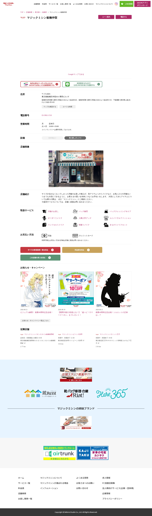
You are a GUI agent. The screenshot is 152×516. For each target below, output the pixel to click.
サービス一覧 (53, 4)
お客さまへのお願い (85, 483)
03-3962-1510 (47, 115)
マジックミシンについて (104, 4)
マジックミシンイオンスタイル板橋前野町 (39, 334)
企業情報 (106, 493)
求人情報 (106, 477)
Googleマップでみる (76, 74)
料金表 (44, 4)
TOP (21, 12)
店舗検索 (37, 4)
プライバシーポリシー (112, 498)
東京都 (37, 12)
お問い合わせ (89, 4)
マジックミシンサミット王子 (110, 334)
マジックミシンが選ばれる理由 (54, 483)
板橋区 (44, 12)
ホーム (21, 477)
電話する (124, 17)
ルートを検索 (67, 107)
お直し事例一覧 (65, 4)
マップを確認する (50, 107)
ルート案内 (106, 17)
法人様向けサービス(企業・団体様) (118, 488)
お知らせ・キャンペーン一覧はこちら (35, 320)
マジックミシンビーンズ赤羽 (72, 334)
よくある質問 (77, 4)
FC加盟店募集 (108, 483)
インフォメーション (49, 488)
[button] (76, 168)
